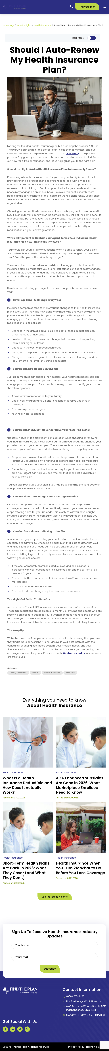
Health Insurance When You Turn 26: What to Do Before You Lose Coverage (80, 868)
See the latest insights (54, 896)
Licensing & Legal (96, 1046)
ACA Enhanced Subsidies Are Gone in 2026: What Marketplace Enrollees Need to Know (79, 785)
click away (72, 153)
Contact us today (74, 653)
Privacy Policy (76, 1046)
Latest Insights (24, 25)
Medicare (70, 672)
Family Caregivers (18, 672)
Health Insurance (42, 25)
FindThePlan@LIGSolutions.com (84, 1001)
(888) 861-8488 (75, 996)
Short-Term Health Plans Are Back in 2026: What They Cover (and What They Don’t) (26, 870)
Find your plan (87, 6)
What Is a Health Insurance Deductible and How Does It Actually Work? (27, 785)
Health (35, 672)
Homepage (8, 25)
